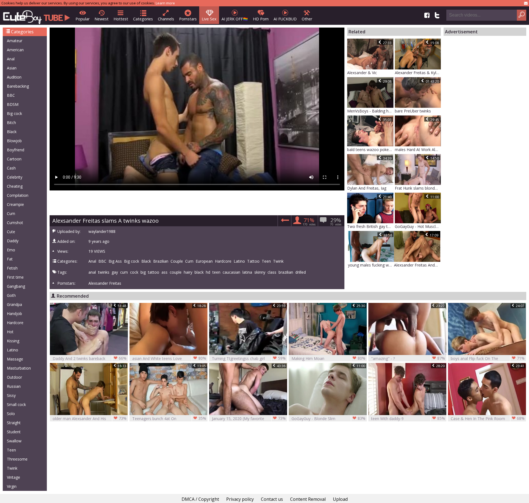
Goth (11, 295)
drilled (300, 272)
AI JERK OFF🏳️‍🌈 (235, 18)
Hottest (121, 18)
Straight (14, 422)
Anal (11, 58)
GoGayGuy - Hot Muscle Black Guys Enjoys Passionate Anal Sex (418, 226)
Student (14, 431)
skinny (259, 272)
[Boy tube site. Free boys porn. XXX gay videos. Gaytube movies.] (36, 15)
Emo (11, 249)
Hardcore (15, 322)
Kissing (13, 340)
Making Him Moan (328, 358)
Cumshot (15, 222)
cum (124, 272)
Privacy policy (240, 499)
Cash (11, 168)
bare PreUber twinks (413, 111)
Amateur (14, 40)
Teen (11, 450)
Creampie (15, 204)
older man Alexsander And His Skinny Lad (89, 418)
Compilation (17, 195)
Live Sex (209, 18)
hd (208, 272)
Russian (14, 386)
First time (15, 277)
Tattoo (253, 261)
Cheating (15, 186)
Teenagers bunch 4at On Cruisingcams (169, 418)
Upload (340, 499)
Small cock (16, 404)
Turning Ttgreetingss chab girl (249, 358)
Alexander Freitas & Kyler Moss (418, 72)
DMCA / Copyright (200, 499)
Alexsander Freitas (104, 283)
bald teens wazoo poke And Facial (370, 149)
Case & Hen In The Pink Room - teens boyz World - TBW (488, 418)
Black (12, 131)
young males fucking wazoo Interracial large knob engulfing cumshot (371, 265)
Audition (14, 77)
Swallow (14, 440)
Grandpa (14, 304)
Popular (82, 18)
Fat (10, 259)
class (272, 272)
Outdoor (14, 377)
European (204, 261)
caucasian (231, 272)
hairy (188, 272)
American (15, 49)
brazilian (286, 272)
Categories (143, 18)
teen (216, 272)
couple (176, 272)
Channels (166, 18)
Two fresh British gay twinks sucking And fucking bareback (370, 226)
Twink (12, 468)
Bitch (11, 122)
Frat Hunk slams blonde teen (418, 188)
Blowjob (14, 140)
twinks (103, 272)
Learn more (165, 3)
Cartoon (14, 159)
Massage (15, 359)
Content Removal (308, 499)
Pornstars (188, 18)
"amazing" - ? (408, 358)
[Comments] (284, 221)
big (143, 272)
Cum (11, 213)
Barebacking (18, 86)
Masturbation (19, 368)
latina (247, 272)
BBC (11, 95)
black (199, 272)
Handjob (14, 313)
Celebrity (14, 177)
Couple (177, 261)
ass (164, 272)
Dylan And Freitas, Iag (366, 188)
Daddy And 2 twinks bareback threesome (89, 358)
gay (115, 272)
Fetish (12, 268)
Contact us (272, 499)
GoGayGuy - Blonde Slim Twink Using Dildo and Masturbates (328, 418)
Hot (10, 331)
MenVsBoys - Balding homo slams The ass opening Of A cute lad (370, 111)
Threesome (17, 459)
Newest (102, 18)
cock (134, 272)
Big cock (14, 113)
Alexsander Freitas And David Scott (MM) (417, 265)
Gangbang (16, 286)
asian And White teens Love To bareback (169, 358)
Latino (12, 350)
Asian (12, 68)
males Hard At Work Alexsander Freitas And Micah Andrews (418, 149)
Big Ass (115, 261)
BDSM (12, 104)
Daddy (12, 240)
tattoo (153, 272)
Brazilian (160, 261)
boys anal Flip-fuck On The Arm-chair (488, 358)
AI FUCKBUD (285, 18)
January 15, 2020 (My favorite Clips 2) (249, 418)
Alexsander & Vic (362, 72)
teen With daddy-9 (408, 418)
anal (92, 272)
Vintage (13, 477)
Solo (11, 413)
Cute (11, 231)
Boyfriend (15, 149)
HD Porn (261, 18)
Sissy (11, 395)
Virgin (12, 486)
